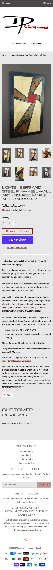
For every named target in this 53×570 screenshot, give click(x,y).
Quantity (5, 218)
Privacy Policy (26, 459)
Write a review (23, 423)
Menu (8, 3)
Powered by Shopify (34, 548)
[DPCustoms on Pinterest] (25, 540)
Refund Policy (26, 455)
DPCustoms (19, 548)
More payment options (17, 247)
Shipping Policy (26, 451)
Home (4, 55)
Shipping (6, 210)
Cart (49, 3)
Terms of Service (26, 463)
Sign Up (44, 484)
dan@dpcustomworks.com (19, 361)
